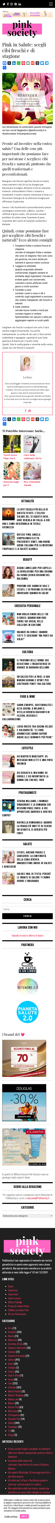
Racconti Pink (14, 1419)
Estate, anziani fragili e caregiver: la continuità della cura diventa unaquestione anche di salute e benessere (30, 1452)
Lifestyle (12, 1387)
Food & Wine (13, 1375)
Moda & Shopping (16, 1395)
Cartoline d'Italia (15, 1344)
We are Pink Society (17, 1314)
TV (9, 1431)
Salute (11, 1423)
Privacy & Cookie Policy (18, 1306)
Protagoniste (14, 1415)
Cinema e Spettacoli (17, 1348)
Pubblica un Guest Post (18, 1310)
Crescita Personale (16, 1356)
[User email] (29, 411)
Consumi (12, 1352)
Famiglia (12, 1367)
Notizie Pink (13, 1407)
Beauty (11, 1336)
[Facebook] (25, 411)
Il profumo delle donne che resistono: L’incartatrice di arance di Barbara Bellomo (28, 1464)
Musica (11, 1403)
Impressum (13, 1294)
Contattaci (13, 1290)
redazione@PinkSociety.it (37, 1198)
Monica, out (13, 1399)
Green (10, 1379)
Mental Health (14, 1391)
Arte (10, 1328)
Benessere (12, 1340)
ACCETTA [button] (24, 1516)
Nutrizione (12, 1411)
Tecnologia (13, 1427)
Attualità (12, 1332)
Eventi (10, 1363)
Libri (10, 1383)
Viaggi (11, 1435)
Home (10, 1286)
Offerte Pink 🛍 (15, 1302)
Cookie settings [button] (11, 1516)
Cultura (11, 1359)
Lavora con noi (14, 1298)
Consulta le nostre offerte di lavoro (27, 935)
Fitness (11, 1371)
